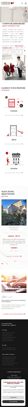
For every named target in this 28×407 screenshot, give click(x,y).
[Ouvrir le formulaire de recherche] (22, 3)
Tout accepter (13, 401)
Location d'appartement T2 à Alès (9, 363)
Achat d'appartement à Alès (8, 332)
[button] (7, 263)
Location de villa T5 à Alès (8, 364)
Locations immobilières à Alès (8, 349)
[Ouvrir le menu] (26, 3)
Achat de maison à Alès (7, 334)
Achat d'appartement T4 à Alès (9, 358)
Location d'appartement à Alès (9, 337)
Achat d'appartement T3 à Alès (9, 357)
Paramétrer (13, 397)
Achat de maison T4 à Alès (8, 360)
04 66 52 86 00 (14, 375)
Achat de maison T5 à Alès (8, 361)
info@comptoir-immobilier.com (14, 377)
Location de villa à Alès (7, 339)
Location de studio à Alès (7, 340)
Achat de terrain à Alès (7, 335)
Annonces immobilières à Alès (9, 348)
